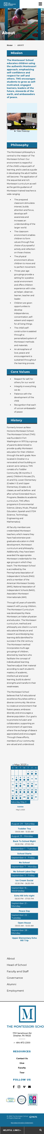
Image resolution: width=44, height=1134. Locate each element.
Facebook (14, 1086)
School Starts (24, 853)
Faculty (22, 1068)
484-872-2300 (23, 1043)
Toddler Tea (24, 829)
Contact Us (22, 1058)
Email (29, 1086)
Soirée (20, 807)
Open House (24, 923)
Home (10, 45)
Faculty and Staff (17, 971)
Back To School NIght (24, 841)
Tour (22, 1072)
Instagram (19, 1086)
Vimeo (24, 1086)
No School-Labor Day (24, 871)
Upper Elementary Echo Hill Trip (24, 939)
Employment (15, 990)
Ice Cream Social (24, 880)
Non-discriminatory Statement (22, 1123)
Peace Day (24, 911)
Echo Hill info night (24, 896)
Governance (15, 977)
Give (22, 1063)
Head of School (17, 964)
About (20, 45)
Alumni (11, 984)
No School (24, 862)
